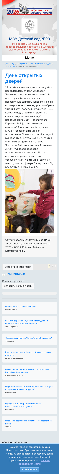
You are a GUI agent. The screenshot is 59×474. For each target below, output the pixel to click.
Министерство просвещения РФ (20, 306)
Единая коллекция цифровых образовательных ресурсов (28, 353)
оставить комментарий (18, 285)
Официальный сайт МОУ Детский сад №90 (35, 64)
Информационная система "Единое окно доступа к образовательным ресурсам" (28, 387)
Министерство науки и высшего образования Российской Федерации (27, 370)
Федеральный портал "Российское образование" (28, 338)
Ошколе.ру (9, 64)
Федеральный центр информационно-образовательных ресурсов (23, 405)
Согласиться (29, 469)
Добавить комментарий (18, 267)
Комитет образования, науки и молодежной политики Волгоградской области (26, 322)
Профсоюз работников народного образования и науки (28, 422)
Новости (11, 66)
